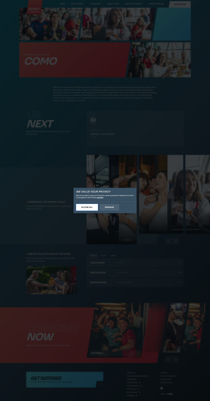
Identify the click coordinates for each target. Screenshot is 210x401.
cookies (100, 198)
